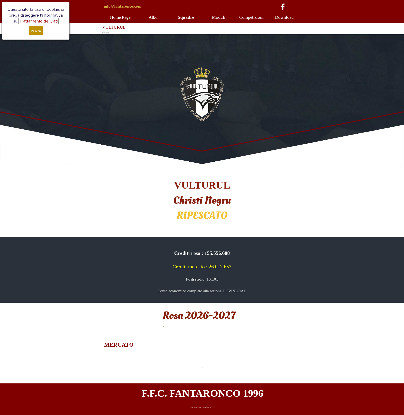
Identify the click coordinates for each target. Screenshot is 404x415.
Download (284, 17)
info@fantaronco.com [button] (122, 6)
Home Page (120, 17)
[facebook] (283, 6)
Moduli (218, 17)
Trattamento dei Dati (38, 21)
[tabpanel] (130, 6)
